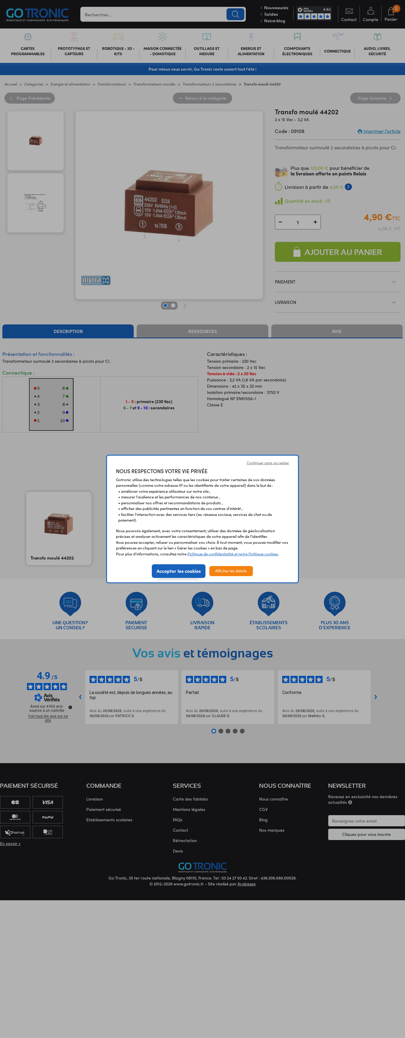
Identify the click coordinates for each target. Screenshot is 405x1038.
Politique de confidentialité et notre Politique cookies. (233, 554)
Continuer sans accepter (268, 462)
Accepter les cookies (179, 571)
